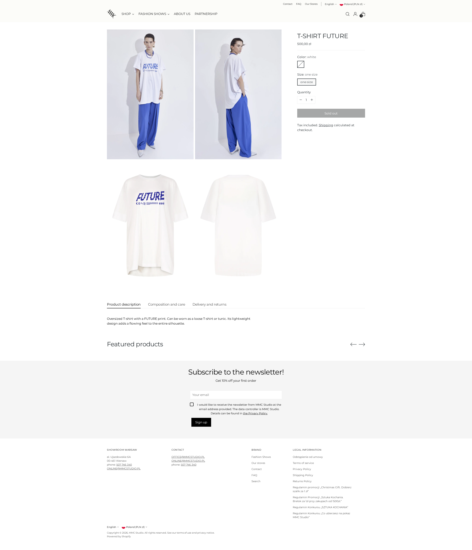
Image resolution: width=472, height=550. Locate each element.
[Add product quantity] (311, 99)
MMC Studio (136, 532)
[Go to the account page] (355, 14)
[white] (300, 64)
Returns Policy (302, 481)
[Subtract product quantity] (300, 99)
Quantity (304, 92)
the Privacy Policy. (255, 413)
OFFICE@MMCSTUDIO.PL (188, 457)
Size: (307, 74)
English (329, 4)
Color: (306, 57)
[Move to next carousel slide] (362, 344)
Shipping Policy (303, 475)
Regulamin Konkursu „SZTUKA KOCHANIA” (320, 507)
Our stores (258, 463)
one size (306, 82)
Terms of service (303, 463)
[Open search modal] (347, 14)
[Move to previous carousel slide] (353, 344)
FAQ (254, 475)
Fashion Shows (261, 457)
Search (255, 481)
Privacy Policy (302, 469)
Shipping (326, 125)
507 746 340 (124, 464)
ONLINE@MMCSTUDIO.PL (123, 468)
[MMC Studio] (111, 14)
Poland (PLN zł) (353, 4)
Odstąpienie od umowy (308, 457)
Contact (256, 469)
